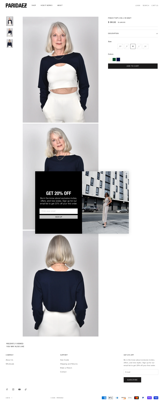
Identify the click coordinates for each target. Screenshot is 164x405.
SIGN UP (58, 217)
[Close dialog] (126, 173)
